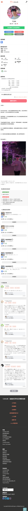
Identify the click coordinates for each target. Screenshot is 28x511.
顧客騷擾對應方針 (14, 413)
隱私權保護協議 (6, 479)
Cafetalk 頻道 (6, 470)
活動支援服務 (6, 477)
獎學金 (4, 440)
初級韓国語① (9, 239)
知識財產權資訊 (6, 459)
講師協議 (5, 458)
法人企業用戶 (6, 438)
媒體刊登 (14, 419)
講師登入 (5, 452)
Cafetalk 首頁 (6, 431)
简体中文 (25, 97)
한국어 (22, 97)
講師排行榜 (5, 472)
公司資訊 (14, 403)
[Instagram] (10, 498)
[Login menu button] (26, 2)
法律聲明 (14, 409)
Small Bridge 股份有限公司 (9, 481)
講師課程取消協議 (7, 461)
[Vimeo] (8, 498)
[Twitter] (6, 498)
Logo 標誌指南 (14, 423)
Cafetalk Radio (6, 442)
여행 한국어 (8, 212)
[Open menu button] (1, 2)
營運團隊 (14, 406)
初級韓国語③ (9, 266)
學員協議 (5, 435)
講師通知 (5, 456)
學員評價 (20, 34)
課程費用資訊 (6, 433)
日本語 (20, 97)
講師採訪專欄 (6, 454)
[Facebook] (4, 498)
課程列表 (9, 34)
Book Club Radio (7, 444)
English (16, 97)
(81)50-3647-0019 (9, 494)
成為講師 (5, 450)
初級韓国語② (9, 253)
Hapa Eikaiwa (6, 482)
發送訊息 (9, 31)
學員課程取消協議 (7, 437)
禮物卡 (4, 475)
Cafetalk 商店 (6, 473)
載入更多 (14, 390)
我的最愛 (20, 31)
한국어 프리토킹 (9, 226)
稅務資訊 (5, 463)
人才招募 (14, 416)
